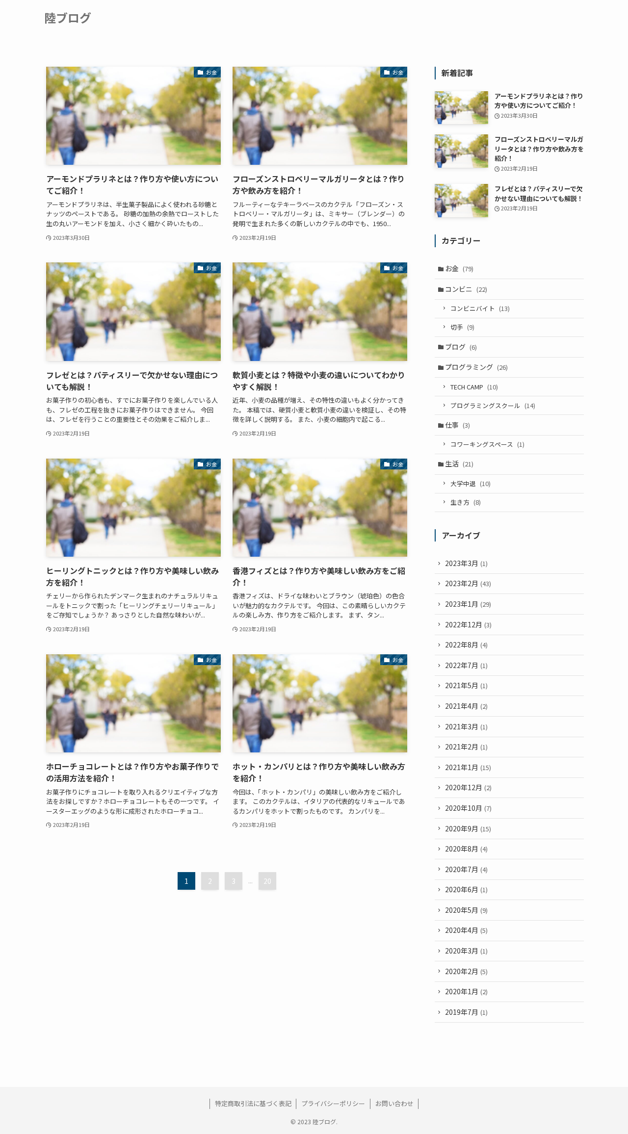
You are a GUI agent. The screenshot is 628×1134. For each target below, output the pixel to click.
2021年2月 (466, 746)
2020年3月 (466, 950)
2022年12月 (468, 624)
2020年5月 (466, 910)
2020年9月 (468, 828)
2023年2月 (468, 583)
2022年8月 (466, 644)
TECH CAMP (474, 386)
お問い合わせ (394, 1103)
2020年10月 (468, 808)
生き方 (465, 502)
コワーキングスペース (487, 444)
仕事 (457, 425)
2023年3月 (466, 563)
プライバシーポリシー (333, 1103)
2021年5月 (466, 685)
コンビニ (466, 289)
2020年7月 (466, 869)
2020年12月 (468, 787)
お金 (459, 268)
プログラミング (476, 367)
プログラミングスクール (492, 405)
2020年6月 (466, 889)
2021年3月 (466, 726)
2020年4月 (466, 930)
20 (267, 881)
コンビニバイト (480, 308)
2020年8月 (466, 848)
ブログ (461, 347)
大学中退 (470, 483)
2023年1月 (468, 604)
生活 (459, 463)
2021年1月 (468, 767)
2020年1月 (466, 991)
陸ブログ (67, 18)
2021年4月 (466, 706)
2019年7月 (466, 1012)
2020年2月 (466, 971)
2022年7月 (466, 665)
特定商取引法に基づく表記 (253, 1103)
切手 (462, 327)
